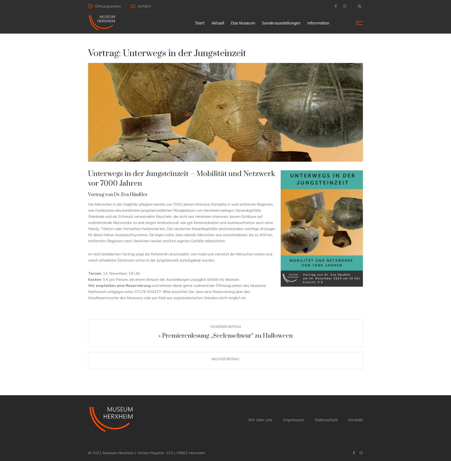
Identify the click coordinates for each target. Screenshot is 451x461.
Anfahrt (144, 6)
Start (200, 22)
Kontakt (355, 419)
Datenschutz (326, 419)
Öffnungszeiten (108, 6)
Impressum (293, 419)
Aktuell (217, 22)
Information (318, 22)
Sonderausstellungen (281, 22)
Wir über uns (260, 419)
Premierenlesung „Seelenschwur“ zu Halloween (227, 336)
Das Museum (243, 22)
